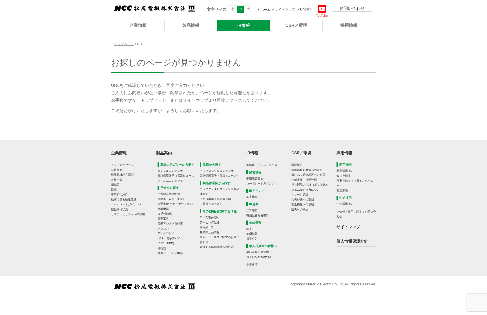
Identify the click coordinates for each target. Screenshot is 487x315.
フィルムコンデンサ (170, 180)
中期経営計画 (254, 178)
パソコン (163, 228)
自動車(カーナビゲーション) (175, 203)
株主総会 (252, 196)
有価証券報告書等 (257, 215)
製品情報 (190, 25)
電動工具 (163, 218)
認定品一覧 (207, 227)
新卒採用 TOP (346, 170)
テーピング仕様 (210, 222)
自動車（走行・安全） (172, 199)
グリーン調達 (299, 194)
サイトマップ (285, 10)
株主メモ (252, 228)
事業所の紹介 (119, 194)
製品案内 (164, 153)
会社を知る (344, 175)
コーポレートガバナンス (126, 204)
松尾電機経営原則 (122, 174)
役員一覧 (116, 179)
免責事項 (252, 264)
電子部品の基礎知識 (259, 257)
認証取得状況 (119, 209)
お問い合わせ (352, 8)
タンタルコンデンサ (170, 170)
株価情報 (252, 233)
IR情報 (243, 25)
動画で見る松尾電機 (123, 199)
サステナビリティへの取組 (128, 214)
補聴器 (162, 248)
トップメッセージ (122, 164)
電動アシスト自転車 (170, 223)
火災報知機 (165, 213)
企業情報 (138, 25)
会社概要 (116, 169)
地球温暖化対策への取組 (306, 169)
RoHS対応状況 (209, 217)
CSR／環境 (296, 25)
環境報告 (297, 164)
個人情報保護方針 (352, 241)
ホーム (265, 10)
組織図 (115, 184)
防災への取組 (299, 209)
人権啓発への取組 (302, 199)
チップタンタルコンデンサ (217, 170)
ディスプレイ (166, 233)
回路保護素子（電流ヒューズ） (177, 175)
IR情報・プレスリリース (261, 164)
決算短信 (252, 210)
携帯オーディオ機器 (170, 253)
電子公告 (252, 238)
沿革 (114, 189)
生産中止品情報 (210, 232)
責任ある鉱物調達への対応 (217, 246)
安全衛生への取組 (302, 204)
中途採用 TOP (346, 203)
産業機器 (163, 208)
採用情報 (348, 25)
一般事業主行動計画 (304, 179)
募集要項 (342, 190)
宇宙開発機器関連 (169, 193)
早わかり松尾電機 (257, 252)
